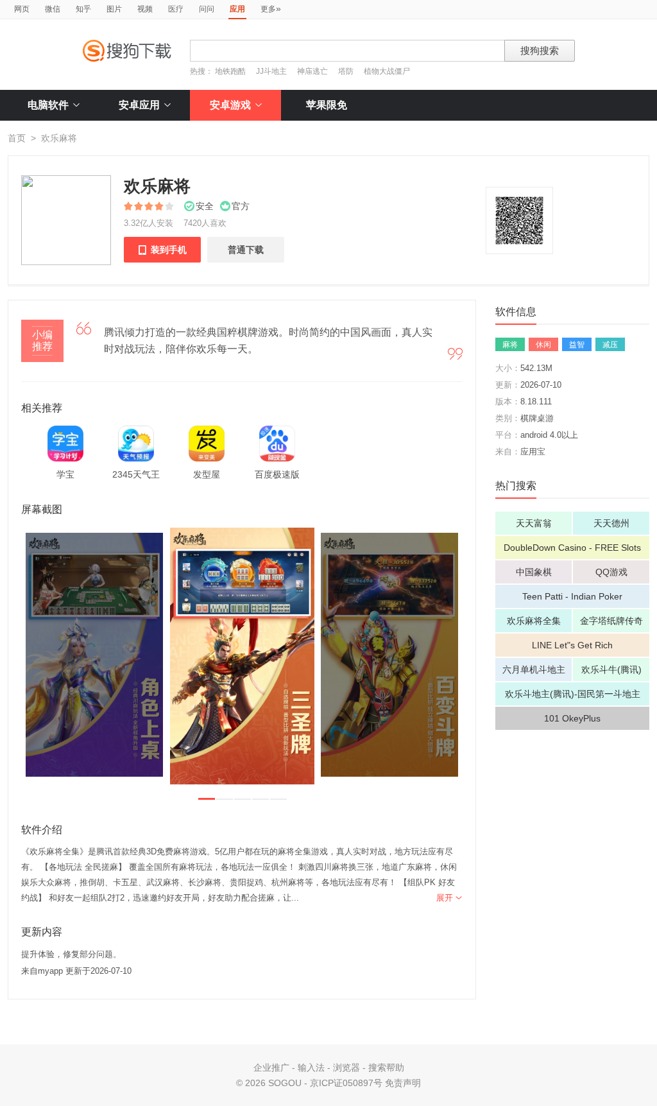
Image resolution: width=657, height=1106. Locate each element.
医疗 (175, 8)
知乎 (83, 8)
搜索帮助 (386, 1067)
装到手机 (162, 250)
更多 (270, 8)
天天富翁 (534, 523)
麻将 (510, 344)
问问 (206, 8)
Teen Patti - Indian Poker (572, 596)
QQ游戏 (611, 572)
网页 (22, 8)
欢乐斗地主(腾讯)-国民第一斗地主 (572, 694)
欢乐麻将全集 (534, 621)
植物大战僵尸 (387, 71)
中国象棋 (534, 572)
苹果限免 (326, 104)
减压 (610, 344)
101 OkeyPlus (572, 718)
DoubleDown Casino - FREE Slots (572, 547)
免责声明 (403, 1083)
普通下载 (246, 250)
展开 (449, 898)
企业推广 (271, 1067)
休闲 (543, 344)
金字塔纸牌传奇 (611, 621)
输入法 (311, 1067)
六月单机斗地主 (533, 669)
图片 (114, 8)
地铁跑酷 (230, 71)
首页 (17, 138)
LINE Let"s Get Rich (572, 645)
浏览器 (346, 1067)
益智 (576, 344)
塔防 (346, 71)
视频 (145, 8)
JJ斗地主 (271, 71)
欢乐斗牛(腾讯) (611, 669)
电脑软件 (48, 104)
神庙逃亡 (312, 71)
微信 (52, 8)
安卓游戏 (230, 104)
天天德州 (611, 523)
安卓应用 (139, 104)
